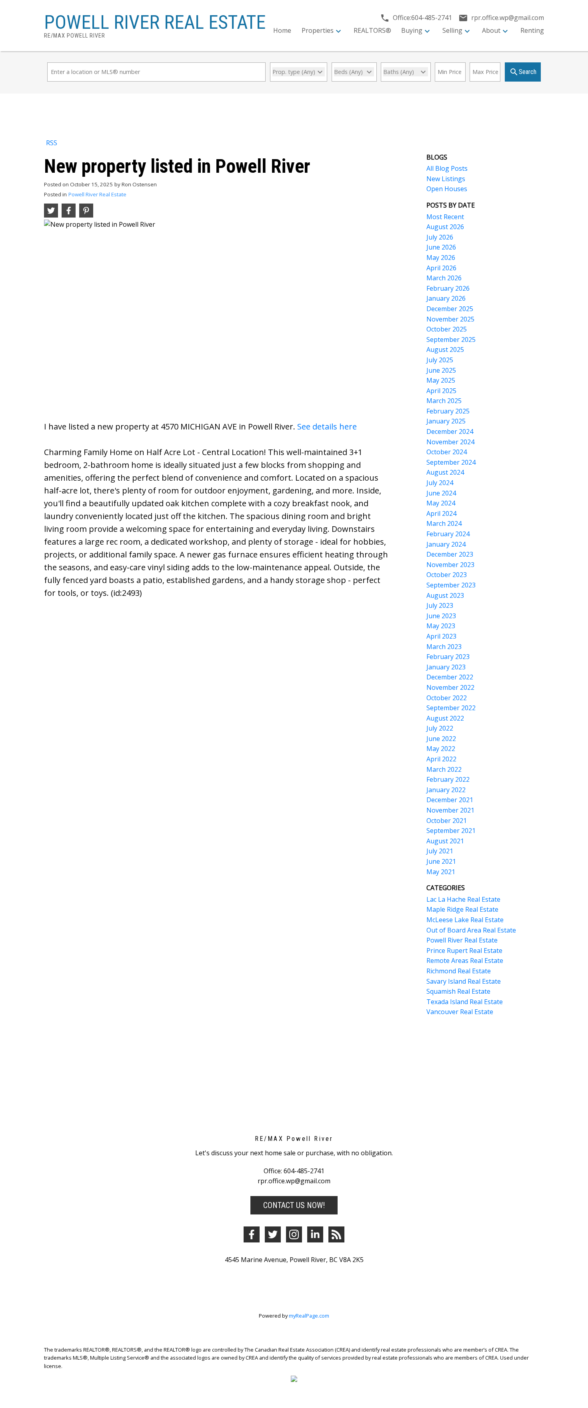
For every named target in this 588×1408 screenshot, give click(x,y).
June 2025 (441, 370)
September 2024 (451, 462)
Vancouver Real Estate (459, 1011)
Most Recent (445, 216)
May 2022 (440, 748)
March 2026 (444, 278)
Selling (452, 30)
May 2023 (440, 625)
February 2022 (448, 779)
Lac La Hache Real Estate (463, 899)
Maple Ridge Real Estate (462, 909)
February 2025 (448, 411)
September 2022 (451, 707)
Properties (318, 30)
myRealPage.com (309, 1315)
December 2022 (449, 677)
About (491, 30)
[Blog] (336, 1234)
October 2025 (446, 329)
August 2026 (445, 226)
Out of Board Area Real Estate (471, 930)
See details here (327, 426)
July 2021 (439, 851)
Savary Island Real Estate (463, 981)
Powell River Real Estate (97, 194)
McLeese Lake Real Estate (465, 919)
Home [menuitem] (282, 30)
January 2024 (446, 544)
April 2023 (441, 636)
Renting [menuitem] (532, 30)
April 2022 (441, 759)
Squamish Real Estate (458, 991)
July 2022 (439, 728)
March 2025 (444, 400)
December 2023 (449, 554)
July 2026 (439, 237)
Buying (411, 30)
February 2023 (448, 656)
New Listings (445, 178)
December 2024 (449, 431)
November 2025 (450, 319)
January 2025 (446, 421)
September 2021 (451, 830)
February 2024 (448, 533)
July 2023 (439, 605)
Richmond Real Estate (458, 971)
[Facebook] (252, 1234)
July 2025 (439, 359)
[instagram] (294, 1234)
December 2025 (449, 308)
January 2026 (446, 298)
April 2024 (441, 513)
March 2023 (444, 646)
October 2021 (446, 820)
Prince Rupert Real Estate (464, 950)
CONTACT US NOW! (294, 1205)
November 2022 (450, 687)
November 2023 (450, 564)
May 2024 (440, 503)
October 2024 (446, 451)
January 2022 (446, 789)
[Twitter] (273, 1234)
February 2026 (448, 288)
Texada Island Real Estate (464, 1001)
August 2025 (445, 349)
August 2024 (445, 472)
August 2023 (445, 595)
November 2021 (450, 810)
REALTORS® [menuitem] (372, 30)
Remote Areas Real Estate (464, 960)
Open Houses (446, 188)
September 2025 (451, 339)
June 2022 (441, 738)
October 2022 (446, 697)
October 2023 (446, 574)
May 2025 (440, 380)
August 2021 (445, 841)
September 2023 (451, 585)
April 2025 (441, 390)
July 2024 (439, 482)
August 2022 (445, 718)
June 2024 (441, 493)
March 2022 (444, 769)
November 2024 (450, 441)
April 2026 (441, 268)
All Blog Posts (447, 168)
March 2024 (444, 523)
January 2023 (446, 667)
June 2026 (441, 247)
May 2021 (440, 871)
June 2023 (441, 615)
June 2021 (441, 861)
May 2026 (440, 257)
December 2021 (449, 799)
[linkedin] (315, 1234)
